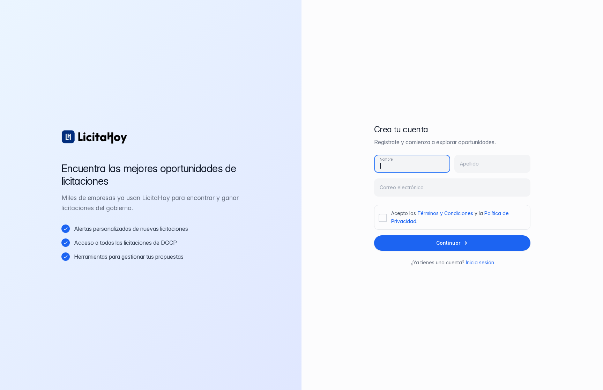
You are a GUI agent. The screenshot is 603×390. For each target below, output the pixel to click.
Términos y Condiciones (445, 213)
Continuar (448, 243)
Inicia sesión (480, 262)
